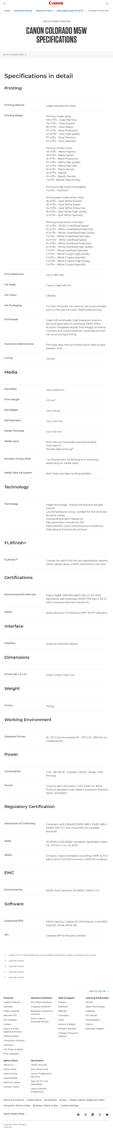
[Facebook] (78, 1114)
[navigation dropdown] (107, 3)
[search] (4, 3)
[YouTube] (107, 1114)
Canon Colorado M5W (13, 54)
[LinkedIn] (93, 1114)
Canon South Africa (14, 1113)
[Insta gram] (85, 1114)
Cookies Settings (69, 1105)
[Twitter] (100, 1114)
